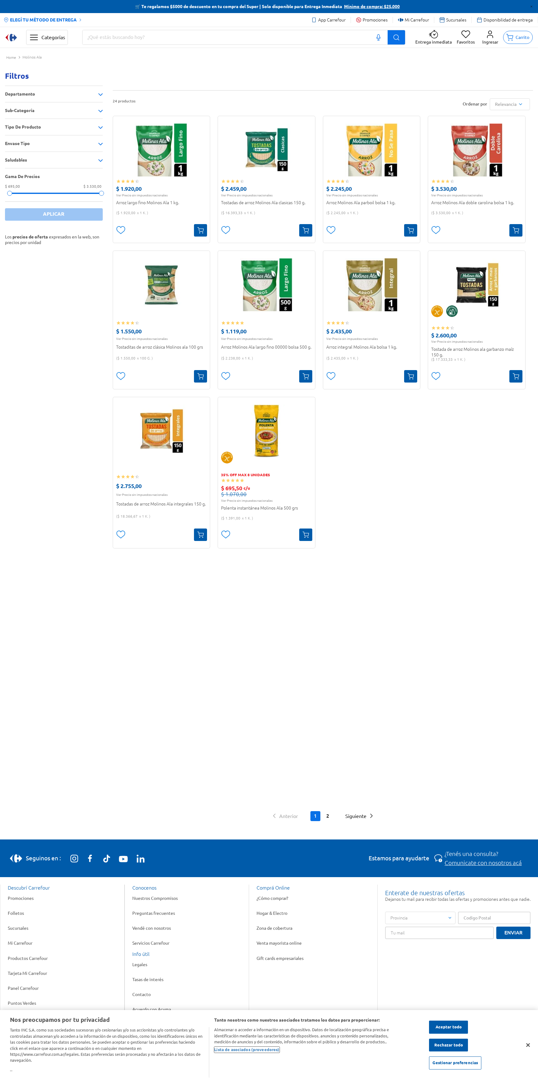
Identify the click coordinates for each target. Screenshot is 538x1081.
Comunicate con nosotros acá (483, 862)
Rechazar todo (448, 1044)
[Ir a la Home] (11, 37)
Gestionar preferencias (455, 1062)
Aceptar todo (449, 1026)
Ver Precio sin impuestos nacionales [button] (142, 195)
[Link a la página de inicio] (11, 58)
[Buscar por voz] (378, 37)
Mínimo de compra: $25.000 (372, 6)
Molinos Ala (32, 57)
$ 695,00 (12, 187)
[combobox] (243, 37)
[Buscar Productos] (396, 37)
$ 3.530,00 (92, 187)
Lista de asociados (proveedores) (246, 1049)
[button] (490, 37)
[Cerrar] (528, 1045)
